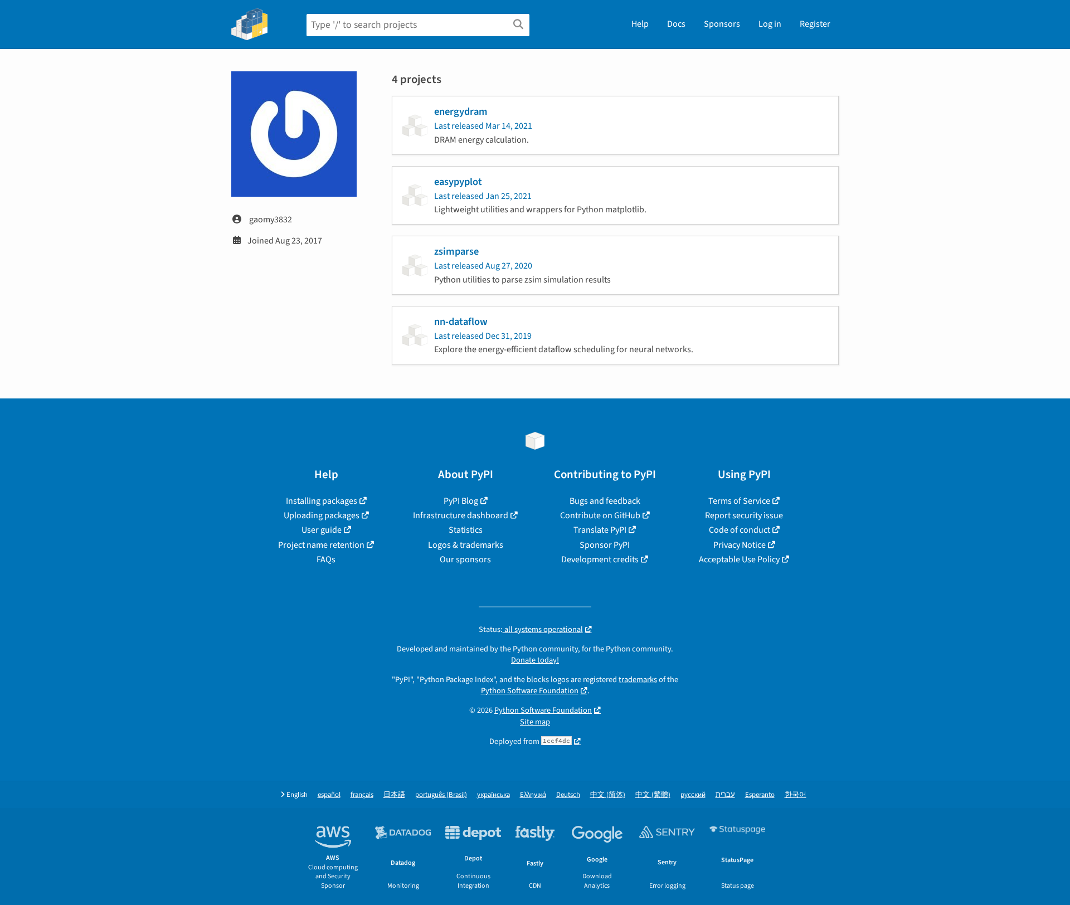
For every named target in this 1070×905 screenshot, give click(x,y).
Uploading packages (321, 515)
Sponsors (722, 24)
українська (493, 795)
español (329, 795)
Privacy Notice (739, 545)
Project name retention (321, 545)
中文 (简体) (607, 795)
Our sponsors (465, 559)
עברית (725, 795)
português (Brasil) (441, 795)
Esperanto (760, 795)
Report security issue (744, 515)
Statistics (466, 530)
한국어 (795, 795)
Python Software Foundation (529, 691)
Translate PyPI (599, 530)
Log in (769, 24)
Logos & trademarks (465, 545)
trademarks (638, 679)
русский (693, 795)
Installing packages (321, 501)
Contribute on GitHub (600, 515)
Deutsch (568, 795)
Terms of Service (739, 501)
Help (640, 24)
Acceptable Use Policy (739, 559)
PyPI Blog (461, 501)
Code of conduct (739, 530)
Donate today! (535, 660)
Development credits (600, 559)
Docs (676, 24)
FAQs (326, 559)
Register (815, 24)
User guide (321, 530)
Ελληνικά (533, 795)
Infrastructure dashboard (460, 515)
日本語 (394, 795)
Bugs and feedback (605, 501)
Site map (535, 722)
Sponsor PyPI (605, 545)
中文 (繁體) (652, 795)
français (362, 795)
